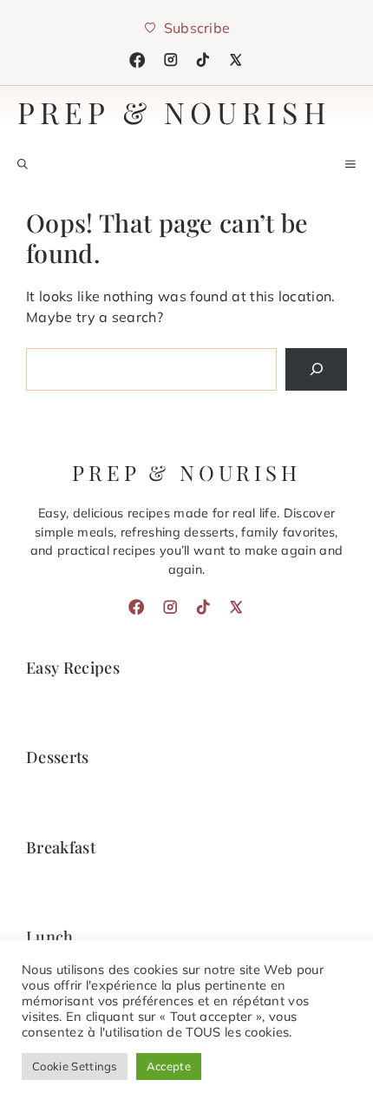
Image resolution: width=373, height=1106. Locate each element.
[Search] (316, 369)
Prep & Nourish (174, 112)
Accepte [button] (169, 1066)
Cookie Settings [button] (74, 1066)
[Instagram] (171, 60)
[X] (236, 60)
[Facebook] (137, 60)
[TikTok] (203, 60)
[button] (22, 164)
